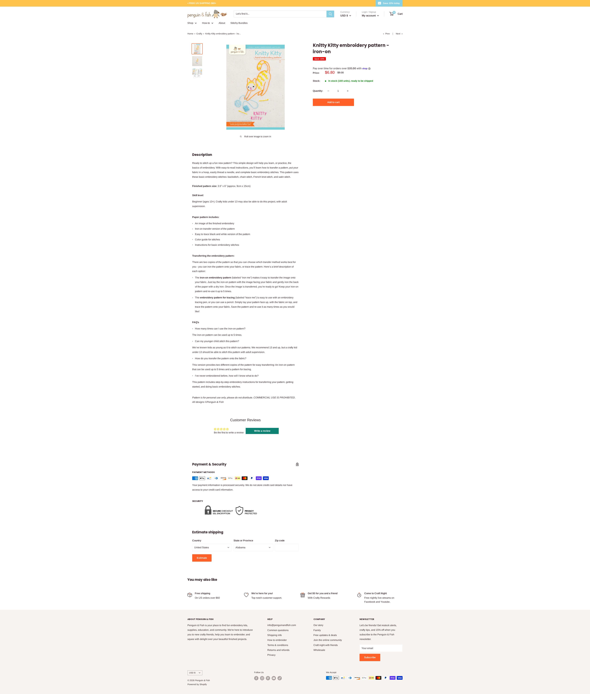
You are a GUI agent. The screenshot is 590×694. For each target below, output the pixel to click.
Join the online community (327, 640)
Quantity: (318, 91)
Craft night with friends (325, 645)
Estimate (202, 558)
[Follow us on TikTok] (279, 678)
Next (398, 33)
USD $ (192, 673)
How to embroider (277, 640)
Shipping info (274, 635)
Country (196, 540)
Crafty (199, 33)
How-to (206, 23)
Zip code (280, 540)
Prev (387, 33)
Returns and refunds (278, 650)
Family (317, 630)
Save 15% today (391, 3)
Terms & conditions (277, 645)
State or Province (243, 540)
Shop (190, 23)
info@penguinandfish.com (281, 625)
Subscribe (370, 657)
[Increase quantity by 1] (347, 91)
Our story (318, 625)
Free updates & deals (325, 635)
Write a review (262, 431)
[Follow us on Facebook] (256, 678)
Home (190, 33)
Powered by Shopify (197, 684)
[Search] (330, 14)
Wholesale (319, 650)
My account (369, 15)
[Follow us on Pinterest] (268, 678)
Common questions (278, 630)
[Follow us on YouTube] (274, 678)
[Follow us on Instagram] (262, 678)
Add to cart (333, 102)
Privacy (271, 655)
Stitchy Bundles (239, 23)
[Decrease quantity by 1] (328, 91)
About (222, 23)
